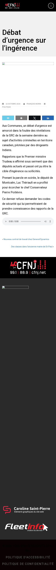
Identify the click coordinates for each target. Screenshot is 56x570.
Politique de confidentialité (28, 564)
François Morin (34, 104)
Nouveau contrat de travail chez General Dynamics (26, 239)
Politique (6, 107)
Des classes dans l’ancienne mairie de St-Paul (31, 246)
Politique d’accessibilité (28, 557)
